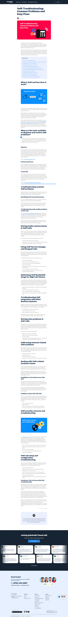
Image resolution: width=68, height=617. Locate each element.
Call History (36, 605)
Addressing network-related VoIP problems (30, 72)
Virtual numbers (37, 595)
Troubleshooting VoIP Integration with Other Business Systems (33, 69)
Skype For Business (48, 595)
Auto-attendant (37, 599)
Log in (58, 2)
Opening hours (37, 597)
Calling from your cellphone (39, 602)
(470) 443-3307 (20, 583)
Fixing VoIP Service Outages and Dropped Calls (31, 66)
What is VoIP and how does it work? (29, 60)
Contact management (38, 608)
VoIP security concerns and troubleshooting (30, 75)
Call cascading (37, 601)
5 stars (44, 508)
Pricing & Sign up (34, 541)
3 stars (41, 508)
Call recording (37, 606)
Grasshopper (47, 598)
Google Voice (47, 599)
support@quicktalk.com (17, 585)
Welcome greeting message (39, 598)
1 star (39, 508)
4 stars (43, 508)
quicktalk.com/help (26, 585)
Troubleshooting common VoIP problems (30, 63)
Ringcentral (47, 597)
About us (25, 595)
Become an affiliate (27, 598)
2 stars (40, 508)
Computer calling (37, 603)
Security (25, 597)
